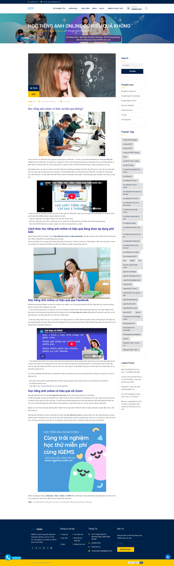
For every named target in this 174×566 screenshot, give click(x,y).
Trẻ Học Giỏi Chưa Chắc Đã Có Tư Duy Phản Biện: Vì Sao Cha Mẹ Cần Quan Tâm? (131, 379)
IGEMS (132, 260)
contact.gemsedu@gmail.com (52, 2)
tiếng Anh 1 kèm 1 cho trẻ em (131, 344)
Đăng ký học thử (115, 8)
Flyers (125, 157)
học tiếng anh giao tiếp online (130, 211)
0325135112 (96, 547)
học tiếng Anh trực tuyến (131, 252)
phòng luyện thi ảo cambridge (129, 329)
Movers (138, 312)
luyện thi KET (127, 312)
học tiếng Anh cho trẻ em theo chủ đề (131, 204)
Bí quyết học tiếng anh (48, 101)
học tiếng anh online (66, 502)
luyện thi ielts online (129, 304)
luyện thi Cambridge (129, 271)
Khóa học (73, 8)
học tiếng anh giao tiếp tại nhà (131, 218)
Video (94, 8)
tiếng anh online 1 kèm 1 (131, 350)
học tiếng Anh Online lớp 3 (131, 241)
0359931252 (34, 2)
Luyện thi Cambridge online (131, 280)
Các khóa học (78, 534)
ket (140, 260)
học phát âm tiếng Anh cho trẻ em (131, 171)
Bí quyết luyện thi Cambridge (130, 96)
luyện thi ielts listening (130, 299)
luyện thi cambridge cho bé (131, 276)
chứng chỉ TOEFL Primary (131, 152)
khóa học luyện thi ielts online (130, 266)
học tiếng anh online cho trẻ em (131, 235)
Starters (125, 338)
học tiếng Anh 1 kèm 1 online (130, 186)
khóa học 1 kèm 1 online (55, 496)
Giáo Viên (85, 8)
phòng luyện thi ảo (129, 323)
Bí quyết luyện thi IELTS (128, 101)
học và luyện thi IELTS (130, 256)
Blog (101, 8)
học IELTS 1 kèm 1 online (131, 161)
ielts (124, 260)
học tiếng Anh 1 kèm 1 (130, 180)
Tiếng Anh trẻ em (127, 110)
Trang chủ (64, 534)
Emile (34, 101)
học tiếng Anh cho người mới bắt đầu (132, 193)
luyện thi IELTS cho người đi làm (131, 294)
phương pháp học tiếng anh (83, 502)
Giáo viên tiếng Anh (127, 105)
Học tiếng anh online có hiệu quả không (68, 236)
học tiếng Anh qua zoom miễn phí (131, 247)
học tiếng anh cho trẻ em (51, 502)
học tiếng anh (37, 502)
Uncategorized (126, 120)
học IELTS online (128, 165)
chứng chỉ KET (127, 144)
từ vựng (123, 115)
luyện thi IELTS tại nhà (130, 308)
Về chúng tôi (59, 8)
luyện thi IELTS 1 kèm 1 (130, 288)
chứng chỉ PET (127, 148)
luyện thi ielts (127, 284)
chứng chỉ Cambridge (130, 140)
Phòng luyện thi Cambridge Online (131, 318)
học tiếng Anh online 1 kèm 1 (131, 229)
